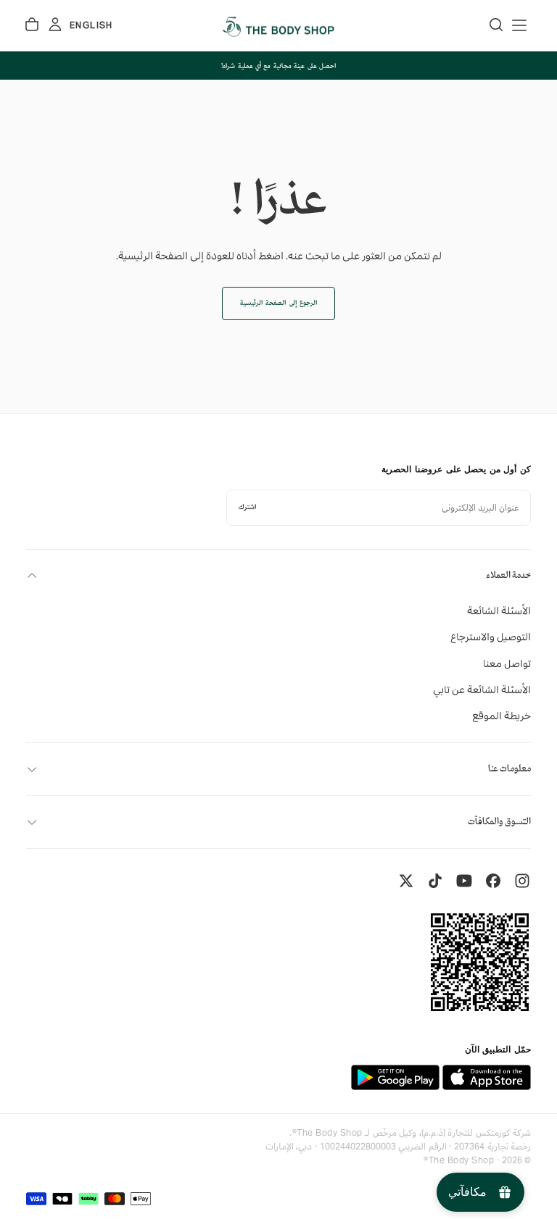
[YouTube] (464, 880)
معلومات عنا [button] (509, 769)
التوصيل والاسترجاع (490, 636)
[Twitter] (406, 880)
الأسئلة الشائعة (499, 610)
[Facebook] (493, 880)
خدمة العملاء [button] (508, 575)
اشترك (247, 507)
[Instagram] (522, 880)
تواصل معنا (507, 663)
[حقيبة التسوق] (32, 24)
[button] (519, 25)
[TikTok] (435, 880)
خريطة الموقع (501, 715)
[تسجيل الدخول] (55, 24)
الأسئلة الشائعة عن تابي (482, 689)
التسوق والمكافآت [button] (499, 822)
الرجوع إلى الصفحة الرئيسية (278, 303)
